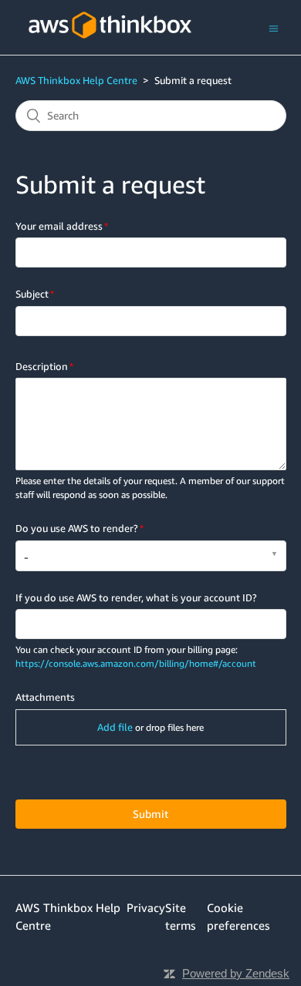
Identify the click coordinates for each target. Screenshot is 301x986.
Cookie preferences (238, 916)
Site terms (180, 916)
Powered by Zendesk (235, 973)
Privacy (146, 907)
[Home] (110, 47)
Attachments (45, 697)
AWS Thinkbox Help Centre (76, 80)
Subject (32, 294)
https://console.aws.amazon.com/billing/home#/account (135, 663)
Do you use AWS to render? (76, 528)
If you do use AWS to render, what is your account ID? (136, 597)
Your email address (59, 226)
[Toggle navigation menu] (274, 27)
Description (41, 366)
